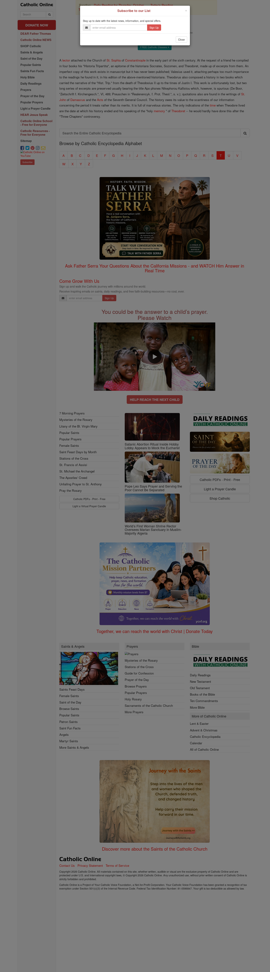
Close (181, 39)
